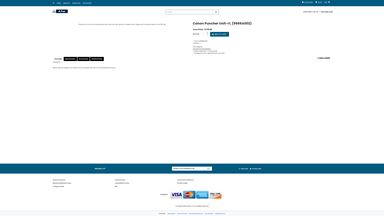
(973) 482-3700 (327, 12)
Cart (327, 2)
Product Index (182, 183)
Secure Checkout (59, 180)
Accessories (83, 59)
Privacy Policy (120, 180)
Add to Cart (220, 34)
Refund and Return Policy (62, 183)
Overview (58, 59)
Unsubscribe (256, 169)
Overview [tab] (162, 214)
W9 (116, 186)
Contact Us (76, 3)
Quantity (196, 34)
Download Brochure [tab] (196, 214)
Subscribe (244, 169)
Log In (318, 2)
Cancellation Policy (122, 183)
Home (59, 3)
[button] (53, 3)
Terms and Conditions (185, 180)
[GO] (208, 169)
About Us (66, 3)
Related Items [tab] (220, 214)
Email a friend (324, 58)
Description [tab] (172, 214)
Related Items (97, 59)
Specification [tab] (182, 214)
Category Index (58, 186)
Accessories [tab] (209, 214)
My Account (87, 3)
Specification (70, 59)
